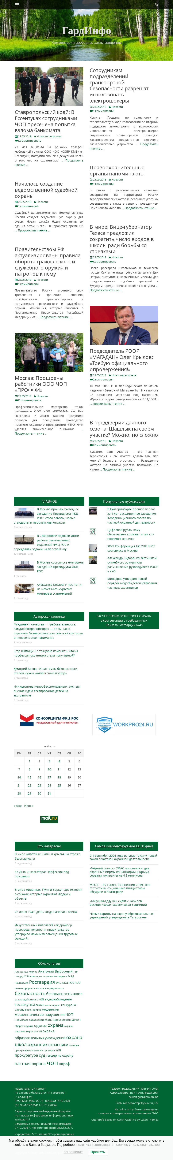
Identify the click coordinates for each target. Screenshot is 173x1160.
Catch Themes (149, 1120)
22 (29, 785)
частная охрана (30, 1063)
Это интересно (49, 846)
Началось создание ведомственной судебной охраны (46, 189)
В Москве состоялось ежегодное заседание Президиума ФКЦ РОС (60, 566)
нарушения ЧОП (59, 1014)
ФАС (58, 982)
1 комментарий (103, 111)
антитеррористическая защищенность (39, 988)
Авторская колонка (49, 616)
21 (19, 785)
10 (49, 769)
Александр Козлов (26, 971)
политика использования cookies (102, 1144)
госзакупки (25, 1004)
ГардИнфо (86, 30)
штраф (64, 1064)
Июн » (28, 806)
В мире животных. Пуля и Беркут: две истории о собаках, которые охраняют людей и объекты (48, 894)
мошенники (50, 1009)
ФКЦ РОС (68, 983)
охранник (37, 1044)
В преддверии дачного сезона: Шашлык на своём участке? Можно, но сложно (124, 428)
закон (39, 1005)
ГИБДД (19, 976)
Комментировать (29, 140)
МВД (71, 976)
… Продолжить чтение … (139, 208)
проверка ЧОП (52, 1050)
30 (39, 793)
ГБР (75, 971)
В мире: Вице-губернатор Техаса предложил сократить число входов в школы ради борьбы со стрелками (122, 238)
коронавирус (33, 1009)
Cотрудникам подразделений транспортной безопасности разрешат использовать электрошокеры (119, 85)
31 (49, 793)
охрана (55, 1025)
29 (29, 793)
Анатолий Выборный (55, 971)
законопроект (52, 1005)
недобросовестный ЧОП (67, 1019)
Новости (117, 107)
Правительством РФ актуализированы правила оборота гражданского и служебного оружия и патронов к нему (48, 261)
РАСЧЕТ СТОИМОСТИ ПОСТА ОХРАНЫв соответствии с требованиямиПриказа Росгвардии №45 (124, 620)
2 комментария (103, 379)
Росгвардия (42, 982)
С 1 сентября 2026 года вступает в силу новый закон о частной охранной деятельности (123, 857)
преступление (23, 1050)
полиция (74, 1045)
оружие (40, 1025)
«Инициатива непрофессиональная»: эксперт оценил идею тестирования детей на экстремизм (47, 690)
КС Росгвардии (32, 976)
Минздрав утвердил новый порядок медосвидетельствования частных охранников (132, 583)
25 (59, 785)
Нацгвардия (21, 982)
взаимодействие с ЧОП (29, 999)
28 (19, 793)
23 (39, 785)
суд (42, 1055)
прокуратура (26, 1055)
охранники (58, 1044)
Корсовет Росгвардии (55, 976)
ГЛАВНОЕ (49, 501)
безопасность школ (64, 993)
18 (59, 777)
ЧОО (77, 982)
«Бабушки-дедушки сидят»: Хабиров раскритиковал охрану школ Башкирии (118, 903)
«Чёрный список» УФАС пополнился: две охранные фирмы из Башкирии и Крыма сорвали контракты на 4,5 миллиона (119, 871)
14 (19, 777)
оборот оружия (24, 1025)
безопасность (30, 993)
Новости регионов (49, 136)
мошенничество (29, 1014)
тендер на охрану (59, 1055)
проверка (37, 1050)
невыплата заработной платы (33, 1019)
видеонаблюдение (58, 999)
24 (49, 785)
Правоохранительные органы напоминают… (117, 170)
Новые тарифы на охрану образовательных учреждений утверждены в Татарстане (121, 915)
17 (49, 777)
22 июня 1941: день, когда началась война (46, 912)
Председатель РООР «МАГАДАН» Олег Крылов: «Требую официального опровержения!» (121, 359)
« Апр (18, 806)
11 (59, 769)
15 (29, 777)
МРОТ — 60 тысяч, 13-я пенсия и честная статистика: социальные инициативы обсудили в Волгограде (120, 888)
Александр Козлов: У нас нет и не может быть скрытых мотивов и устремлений (59, 589)
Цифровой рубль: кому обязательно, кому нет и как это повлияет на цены (130, 534)
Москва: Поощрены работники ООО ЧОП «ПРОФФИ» (41, 384)
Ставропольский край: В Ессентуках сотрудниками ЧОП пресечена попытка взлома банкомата (46, 121)
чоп (52, 1063)
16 (39, 777)
